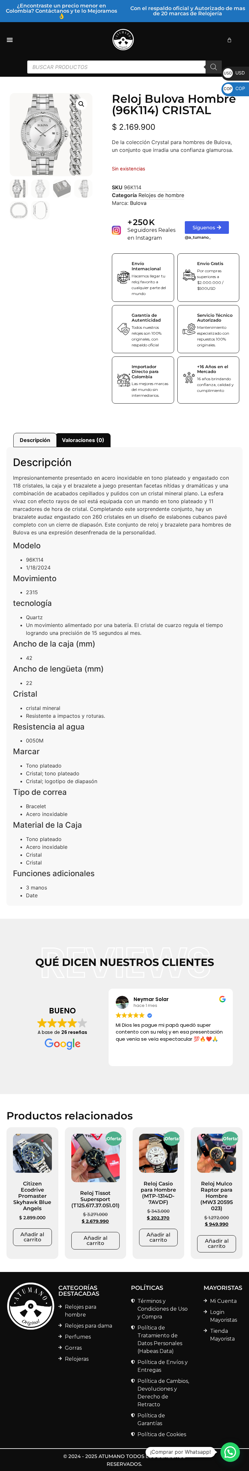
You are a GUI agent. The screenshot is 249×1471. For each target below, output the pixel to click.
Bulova (138, 203)
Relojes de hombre (161, 195)
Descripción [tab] (35, 440)
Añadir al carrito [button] (32, 1237)
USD (234, 72)
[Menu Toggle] (9, 39)
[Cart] (229, 40)
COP (234, 88)
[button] (81, 104)
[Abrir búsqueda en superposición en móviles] (124, 67)
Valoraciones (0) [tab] (83, 440)
